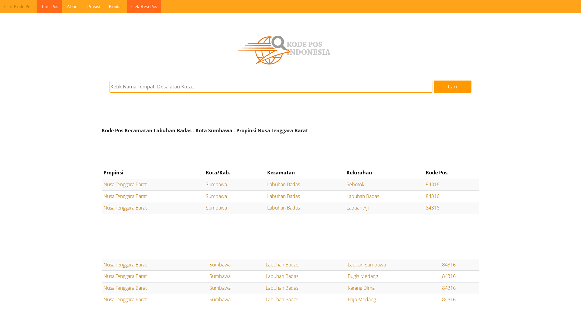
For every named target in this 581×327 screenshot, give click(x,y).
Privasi (93, 6)
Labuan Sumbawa (367, 264)
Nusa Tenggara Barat (125, 184)
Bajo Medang (362, 299)
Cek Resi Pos (144, 6)
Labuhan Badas (283, 184)
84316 (432, 184)
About (73, 6)
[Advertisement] (290, 151)
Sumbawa (216, 184)
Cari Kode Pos (18, 6)
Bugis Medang (363, 276)
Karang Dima (361, 288)
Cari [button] (452, 86)
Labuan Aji (357, 207)
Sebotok (355, 184)
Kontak (116, 6)
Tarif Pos (49, 6)
